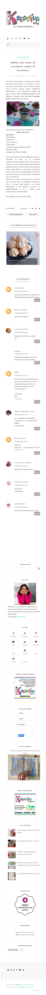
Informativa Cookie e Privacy (25, 932)
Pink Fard (19, 288)
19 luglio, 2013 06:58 (21, 291)
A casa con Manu (23, 463)
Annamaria (19, 504)
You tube (24, 653)
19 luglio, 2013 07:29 (21, 313)
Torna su (35, 990)
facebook (13, 636)
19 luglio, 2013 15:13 (21, 485)
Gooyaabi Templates (25, 987)
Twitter (13, 662)
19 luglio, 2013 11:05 (21, 353)
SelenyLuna (20, 438)
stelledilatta (21, 329)
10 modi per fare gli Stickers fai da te (29, 873)
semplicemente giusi (24, 411)
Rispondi (37, 300)
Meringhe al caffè (17, 260)
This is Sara (18, 399)
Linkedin (24, 645)
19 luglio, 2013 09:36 (21, 332)
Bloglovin (36, 645)
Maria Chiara (20, 310)
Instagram (25, 636)
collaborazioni (23, 57)
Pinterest (36, 636)
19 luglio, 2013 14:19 (21, 441)
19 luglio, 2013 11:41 (21, 415)
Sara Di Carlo (21, 482)
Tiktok (13, 653)
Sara (16, 372)
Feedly (36, 653)
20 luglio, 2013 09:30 (21, 507)
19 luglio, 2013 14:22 (21, 466)
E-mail (13, 645)
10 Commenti (10, 208)
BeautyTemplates (27, 985)
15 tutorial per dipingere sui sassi (28, 841)
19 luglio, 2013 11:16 (21, 375)
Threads (24, 662)
